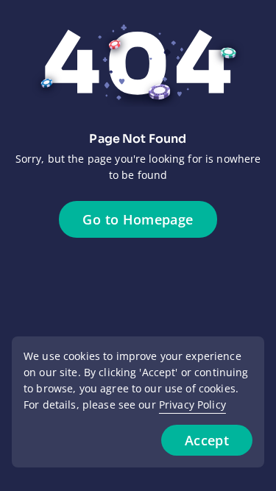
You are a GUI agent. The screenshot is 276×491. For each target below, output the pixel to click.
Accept (207, 440)
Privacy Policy (192, 404)
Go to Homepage (137, 219)
